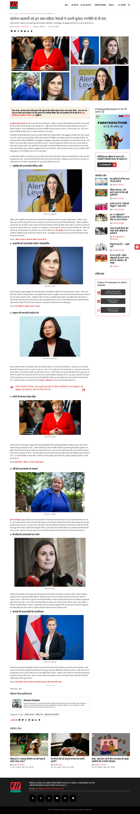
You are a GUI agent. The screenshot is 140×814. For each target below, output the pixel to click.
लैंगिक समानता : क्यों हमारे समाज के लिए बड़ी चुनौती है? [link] (119, 192)
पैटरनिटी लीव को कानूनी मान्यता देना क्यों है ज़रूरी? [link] (67, 760)
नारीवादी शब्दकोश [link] (100, 5)
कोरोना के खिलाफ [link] (15, 520)
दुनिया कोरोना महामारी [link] (18, 123)
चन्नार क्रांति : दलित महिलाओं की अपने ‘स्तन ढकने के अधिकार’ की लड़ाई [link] (119, 259)
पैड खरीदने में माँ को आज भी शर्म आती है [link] (119, 180)
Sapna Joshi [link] (18, 765)
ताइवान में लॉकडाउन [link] (46, 380)
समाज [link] (11, 13)
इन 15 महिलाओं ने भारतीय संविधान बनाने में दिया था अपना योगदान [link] (119, 217)
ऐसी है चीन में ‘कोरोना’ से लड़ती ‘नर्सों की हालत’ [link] (29, 462)
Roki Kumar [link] (118, 198)
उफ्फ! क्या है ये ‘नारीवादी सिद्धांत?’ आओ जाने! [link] (119, 204)
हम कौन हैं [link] (75, 5)
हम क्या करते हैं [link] (86, 5)
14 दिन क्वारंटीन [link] (58, 230)
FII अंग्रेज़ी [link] (122, 5)
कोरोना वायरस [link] (29, 714)
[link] (137, 247)
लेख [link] (66, 5)
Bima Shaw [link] (118, 185)
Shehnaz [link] (58, 765)
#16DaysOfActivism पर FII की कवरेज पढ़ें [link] (111, 110)
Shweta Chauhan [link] (21, 26)
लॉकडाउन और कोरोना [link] (51, 714)
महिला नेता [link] (39, 714)
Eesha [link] (116, 266)
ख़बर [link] (16, 13)
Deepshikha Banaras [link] (117, 238)
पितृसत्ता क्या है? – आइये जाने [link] (119, 245)
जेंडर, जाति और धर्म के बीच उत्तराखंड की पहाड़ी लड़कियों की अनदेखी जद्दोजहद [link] (110, 760)
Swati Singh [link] (118, 209)
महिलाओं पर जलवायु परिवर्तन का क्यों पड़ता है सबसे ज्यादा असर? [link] (27, 760)
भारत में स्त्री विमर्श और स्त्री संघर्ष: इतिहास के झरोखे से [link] (119, 230)
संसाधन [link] (111, 5)
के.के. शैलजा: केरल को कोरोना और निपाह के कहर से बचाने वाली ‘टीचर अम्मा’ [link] (38, 682)
